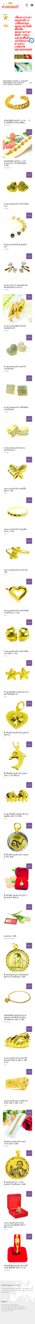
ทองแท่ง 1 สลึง (10, 936)
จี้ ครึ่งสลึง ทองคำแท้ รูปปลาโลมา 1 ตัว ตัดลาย (16, 774)
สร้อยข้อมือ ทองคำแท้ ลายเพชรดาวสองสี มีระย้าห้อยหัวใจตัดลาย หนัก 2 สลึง (15, 1017)
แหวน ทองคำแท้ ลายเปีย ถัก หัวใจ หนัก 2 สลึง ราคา (16, 1102)
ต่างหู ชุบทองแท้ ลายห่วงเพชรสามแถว (14, 449)
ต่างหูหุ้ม (6, 208)
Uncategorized (9, 938)
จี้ (4, 737)
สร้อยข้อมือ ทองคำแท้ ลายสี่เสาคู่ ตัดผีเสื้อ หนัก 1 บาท (15, 1267)
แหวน (5, 493)
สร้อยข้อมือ (7, 125)
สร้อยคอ (6, 1146)
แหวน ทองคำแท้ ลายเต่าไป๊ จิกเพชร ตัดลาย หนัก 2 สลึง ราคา (15, 1060)
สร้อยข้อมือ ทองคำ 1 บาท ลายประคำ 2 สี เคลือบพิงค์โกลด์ (15, 163)
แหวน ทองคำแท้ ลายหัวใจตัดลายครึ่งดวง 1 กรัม (16, 612)
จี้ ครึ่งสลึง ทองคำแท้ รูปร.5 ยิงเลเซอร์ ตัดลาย (15, 896)
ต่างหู (5, 656)
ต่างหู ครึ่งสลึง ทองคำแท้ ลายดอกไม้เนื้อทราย (16, 693)
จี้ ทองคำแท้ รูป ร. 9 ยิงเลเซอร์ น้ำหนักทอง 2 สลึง (15, 1183)
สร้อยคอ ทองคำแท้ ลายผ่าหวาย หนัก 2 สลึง (15, 1142)
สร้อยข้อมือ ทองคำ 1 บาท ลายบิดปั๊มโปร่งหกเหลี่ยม (15, 121)
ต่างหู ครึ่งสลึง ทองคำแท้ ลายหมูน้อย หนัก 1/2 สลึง (16, 815)
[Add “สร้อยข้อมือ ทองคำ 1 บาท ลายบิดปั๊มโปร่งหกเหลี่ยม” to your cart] (30, 120)
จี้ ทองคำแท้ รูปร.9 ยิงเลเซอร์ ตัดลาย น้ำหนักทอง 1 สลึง (16, 976)
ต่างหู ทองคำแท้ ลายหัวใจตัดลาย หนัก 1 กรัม (16, 652)
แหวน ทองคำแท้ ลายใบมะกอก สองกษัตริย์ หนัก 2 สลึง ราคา (15, 1225)
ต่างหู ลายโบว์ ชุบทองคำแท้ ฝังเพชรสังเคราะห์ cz (15, 286)
